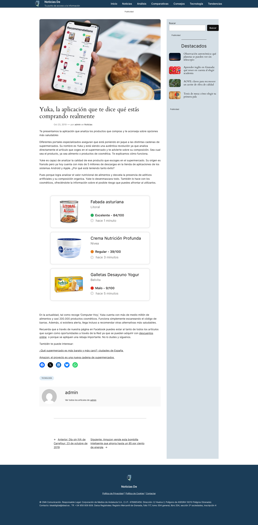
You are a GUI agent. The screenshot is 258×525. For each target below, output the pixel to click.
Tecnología (47, 378)
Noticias (88, 124)
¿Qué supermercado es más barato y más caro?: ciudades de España (81, 350)
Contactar (151, 493)
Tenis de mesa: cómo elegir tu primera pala (200, 95)
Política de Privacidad (113, 493)
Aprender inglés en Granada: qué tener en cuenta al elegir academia (199, 70)
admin (78, 124)
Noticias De (52, 2)
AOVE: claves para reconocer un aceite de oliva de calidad (199, 83)
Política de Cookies (135, 493)
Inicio (114, 3)
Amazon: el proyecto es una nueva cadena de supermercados (77, 357)
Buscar (172, 23)
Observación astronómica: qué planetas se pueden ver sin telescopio (200, 56)
